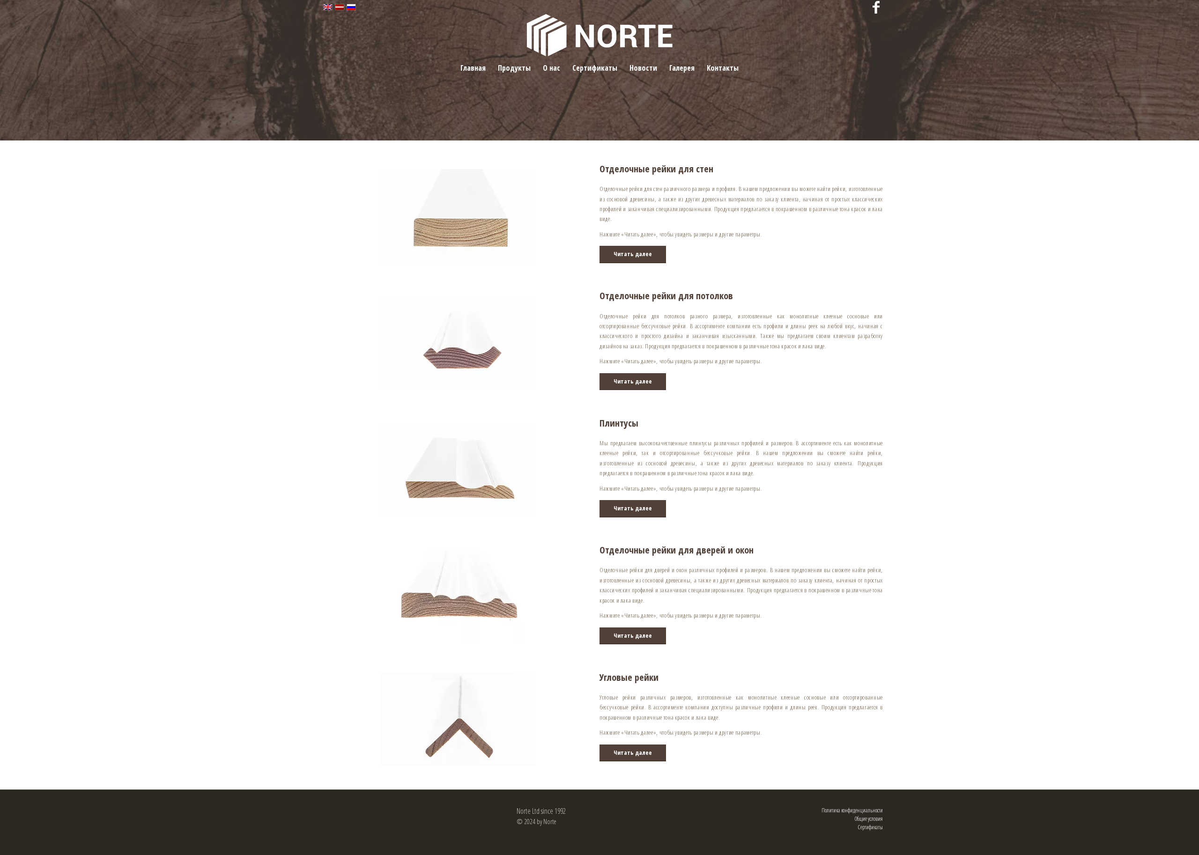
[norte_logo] (600, 35)
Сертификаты (870, 827)
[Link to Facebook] (876, 7)
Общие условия (869, 819)
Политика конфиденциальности (852, 810)
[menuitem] (473, 68)
